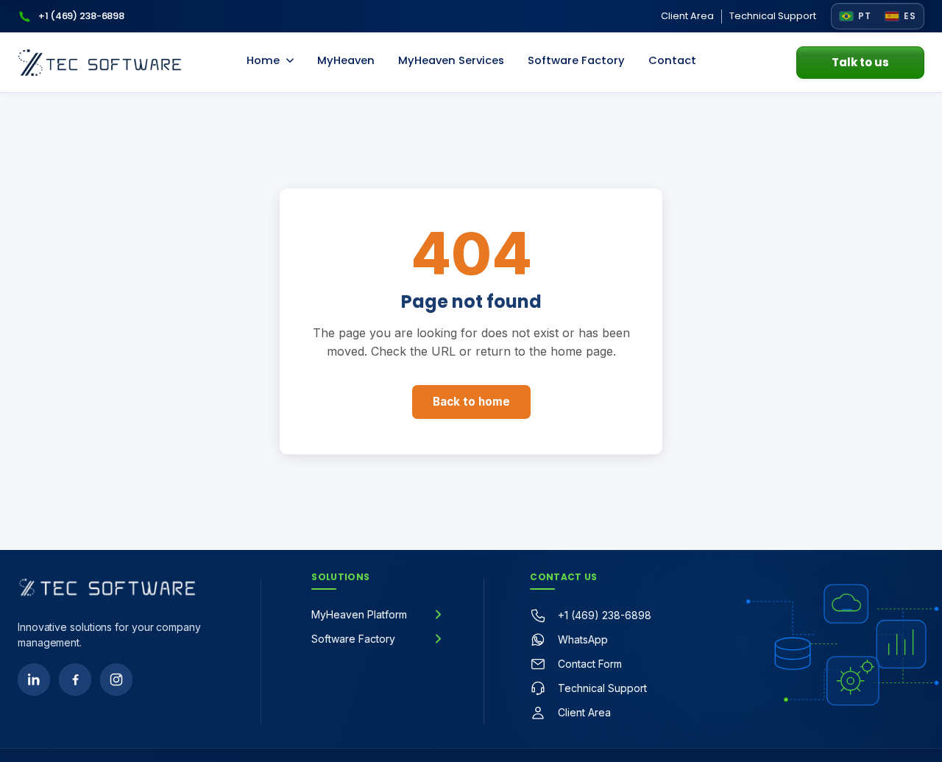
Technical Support (772, 16)
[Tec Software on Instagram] (116, 679)
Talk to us (860, 62)
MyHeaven (346, 60)
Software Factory (576, 60)
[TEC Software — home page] (100, 62)
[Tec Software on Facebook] (75, 679)
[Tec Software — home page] (107, 587)
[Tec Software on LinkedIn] (34, 679)
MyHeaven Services (451, 60)
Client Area (687, 16)
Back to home (471, 402)
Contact (672, 60)
